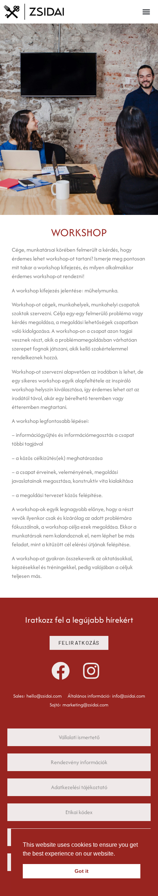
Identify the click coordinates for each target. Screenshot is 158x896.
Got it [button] (82, 871)
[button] (146, 12)
